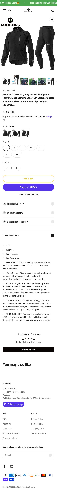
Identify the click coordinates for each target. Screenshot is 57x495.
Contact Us (7, 428)
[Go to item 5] (42, 82)
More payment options (28, 194)
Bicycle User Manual (11, 433)
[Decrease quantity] (6, 168)
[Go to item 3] (24, 82)
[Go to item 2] (15, 80)
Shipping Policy (38, 428)
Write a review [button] (28, 349)
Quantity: (7, 162)
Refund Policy (37, 424)
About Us (7, 424)
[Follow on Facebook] (5, 466)
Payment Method (10, 438)
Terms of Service (38, 433)
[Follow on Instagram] (12, 466)
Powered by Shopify (27, 487)
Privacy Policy (37, 419)
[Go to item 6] (51, 82)
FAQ (4, 419)
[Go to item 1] (7, 82)
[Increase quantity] (16, 168)
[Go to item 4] (33, 82)
